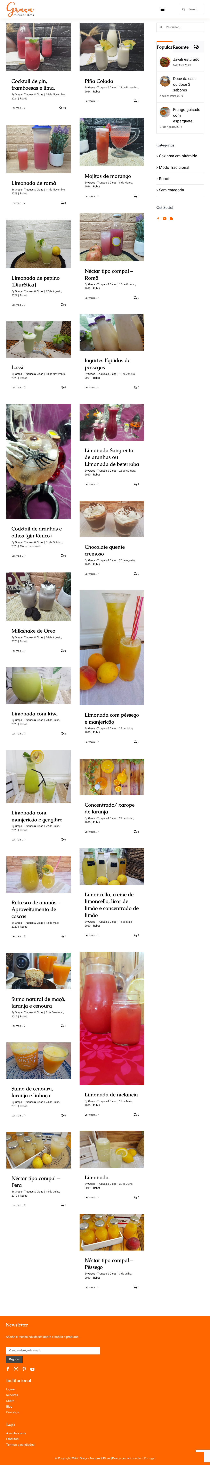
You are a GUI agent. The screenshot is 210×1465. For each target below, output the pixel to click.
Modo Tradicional (30, 546)
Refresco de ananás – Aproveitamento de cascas (38, 867)
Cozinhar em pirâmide (178, 156)
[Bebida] (38, 47)
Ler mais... (17, 108)
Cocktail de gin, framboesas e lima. (38, 40)
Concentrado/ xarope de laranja (112, 769)
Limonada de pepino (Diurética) (38, 236)
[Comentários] (196, 46)
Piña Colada (112, 43)
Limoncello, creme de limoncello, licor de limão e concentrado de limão (112, 856)
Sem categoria (171, 190)
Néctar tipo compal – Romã (112, 229)
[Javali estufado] (165, 60)
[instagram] (16, 1369)
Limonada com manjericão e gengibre (38, 769)
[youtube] (32, 1369)
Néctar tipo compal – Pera (38, 1146)
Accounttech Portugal (141, 1458)
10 (64, 108)
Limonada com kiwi (38, 681)
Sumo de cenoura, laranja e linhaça (38, 1053)
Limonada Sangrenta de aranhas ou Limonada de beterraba (112, 412)
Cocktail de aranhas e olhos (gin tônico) (38, 454)
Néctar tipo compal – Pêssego (112, 1225)
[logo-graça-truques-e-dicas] (20, 3)
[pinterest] (24, 1369)
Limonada (112, 1145)
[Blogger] (171, 218)
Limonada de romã (38, 145)
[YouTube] (164, 218)
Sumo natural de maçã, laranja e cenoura (38, 963)
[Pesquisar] (191, 9)
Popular (164, 47)
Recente (181, 47)
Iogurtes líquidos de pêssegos (112, 325)
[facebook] (8, 1369)
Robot (23, 98)
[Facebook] (158, 218)
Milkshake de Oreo (38, 592)
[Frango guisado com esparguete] (165, 110)
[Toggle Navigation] (162, 9)
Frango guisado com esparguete (186, 115)
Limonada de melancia (112, 1014)
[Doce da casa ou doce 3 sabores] (165, 79)
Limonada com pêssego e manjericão (112, 640)
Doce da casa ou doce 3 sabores (184, 84)
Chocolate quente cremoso (112, 514)
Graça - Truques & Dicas (29, 94)
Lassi (38, 335)
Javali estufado (186, 59)
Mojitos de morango (112, 138)
